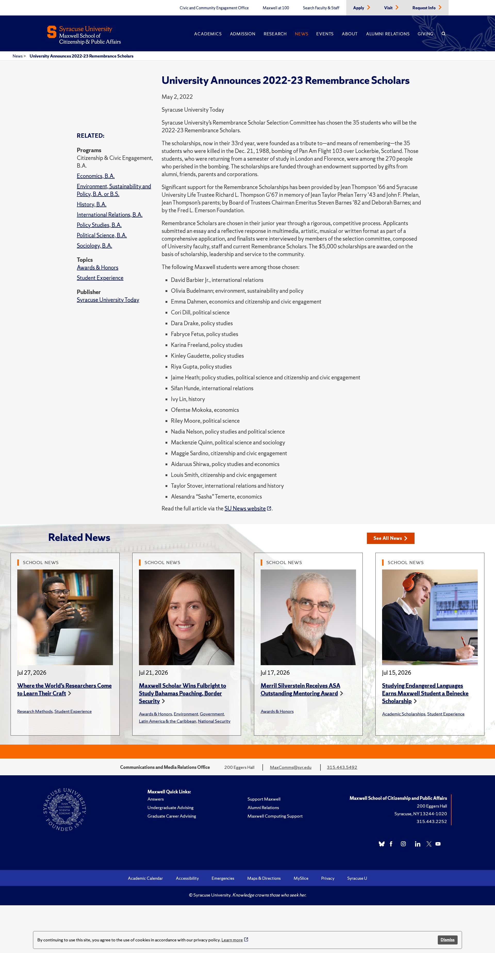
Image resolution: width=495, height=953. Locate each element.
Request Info (424, 8)
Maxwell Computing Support (275, 816)
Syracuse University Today (108, 300)
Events (325, 34)
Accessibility (187, 878)
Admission (242, 34)
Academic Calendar (145, 878)
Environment (186, 714)
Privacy (327, 878)
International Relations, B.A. (110, 214)
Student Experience (100, 278)
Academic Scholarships (403, 714)
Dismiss (448, 939)
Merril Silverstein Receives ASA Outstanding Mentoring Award (300, 689)
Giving (425, 34)
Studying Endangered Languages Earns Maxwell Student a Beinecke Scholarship (425, 693)
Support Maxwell (264, 799)
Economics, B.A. (96, 176)
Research (275, 34)
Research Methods (35, 711)
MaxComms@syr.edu (290, 767)
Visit (388, 8)
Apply (359, 8)
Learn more (232, 940)
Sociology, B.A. (94, 245)
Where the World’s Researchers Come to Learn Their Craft (64, 689)
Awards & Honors (97, 267)
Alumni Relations (387, 34)
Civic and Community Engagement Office (214, 8)
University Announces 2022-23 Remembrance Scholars (81, 56)
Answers (155, 799)
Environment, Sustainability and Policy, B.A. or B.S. (114, 190)
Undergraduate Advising (170, 807)
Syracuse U (357, 878)
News (301, 34)
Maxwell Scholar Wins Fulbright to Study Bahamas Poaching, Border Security (182, 693)
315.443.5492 (342, 767)
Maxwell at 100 (276, 8)
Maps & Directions (264, 878)
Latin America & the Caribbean (167, 721)
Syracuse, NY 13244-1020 (420, 814)
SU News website (245, 508)
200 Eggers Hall (432, 806)
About (350, 34)
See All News (388, 538)
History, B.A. (91, 204)
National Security (214, 721)
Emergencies (223, 878)
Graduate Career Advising (171, 816)
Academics (207, 34)
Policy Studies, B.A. (99, 225)
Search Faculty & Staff (321, 8)
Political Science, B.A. (102, 235)
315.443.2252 (432, 821)
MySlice (301, 878)
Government (212, 714)
